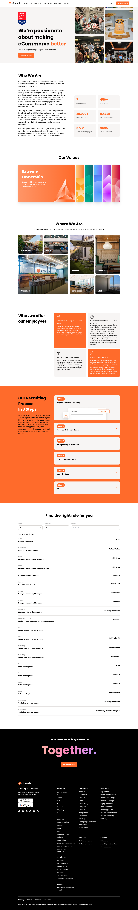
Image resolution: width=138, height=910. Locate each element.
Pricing (66, 3)
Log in (112, 3)
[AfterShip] (15, 3)
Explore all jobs (123, 3)
